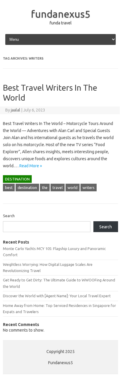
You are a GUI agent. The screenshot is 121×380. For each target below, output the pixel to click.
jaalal (15, 110)
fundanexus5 (60, 13)
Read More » (30, 165)
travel (58, 187)
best (9, 187)
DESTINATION (17, 179)
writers (89, 187)
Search (9, 216)
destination (27, 187)
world (73, 187)
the (45, 187)
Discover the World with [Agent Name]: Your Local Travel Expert (57, 296)
